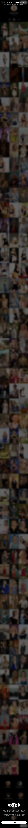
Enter (14, 822)
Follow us (13, 4)
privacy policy (15, 816)
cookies (23, 816)
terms (10, 816)
